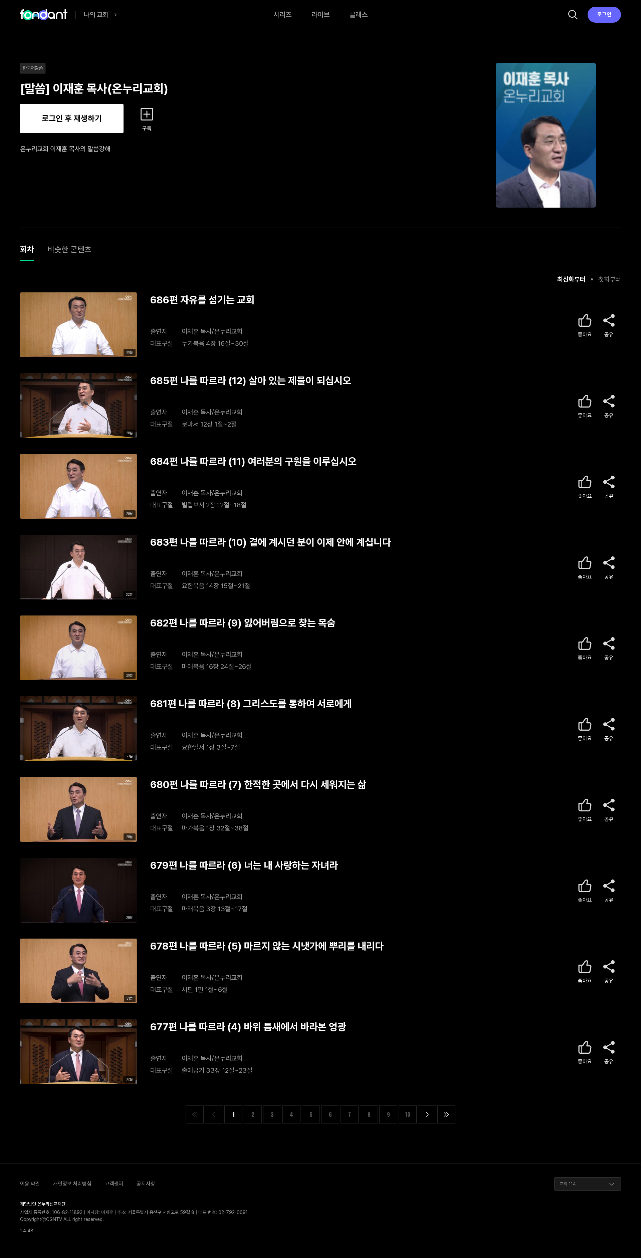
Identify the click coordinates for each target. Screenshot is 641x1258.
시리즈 (282, 14)
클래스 (359, 14)
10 (407, 1114)
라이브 (320, 14)
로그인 (604, 14)
